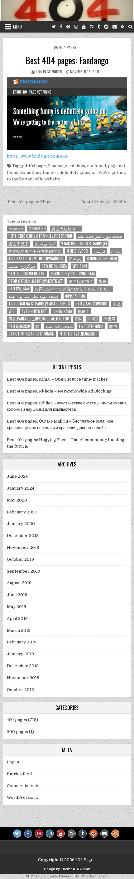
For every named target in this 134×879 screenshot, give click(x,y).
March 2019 (19, 630)
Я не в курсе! (77, 251)
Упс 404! (79, 266)
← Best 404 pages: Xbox (26, 202)
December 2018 (23, 665)
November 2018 (23, 677)
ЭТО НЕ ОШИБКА (54, 266)
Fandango (57, 166)
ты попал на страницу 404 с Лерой (39, 304)
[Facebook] (61, 27)
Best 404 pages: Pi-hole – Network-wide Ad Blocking (59, 391)
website (52, 179)
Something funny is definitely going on (58, 172)
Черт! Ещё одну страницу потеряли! (40, 236)
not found (96, 166)
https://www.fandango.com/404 (37, 156)
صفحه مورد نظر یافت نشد (100, 236)
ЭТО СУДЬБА (18, 289)
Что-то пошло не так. (26, 274)
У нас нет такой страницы (84, 244)
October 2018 (20, 689)
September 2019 (23, 571)
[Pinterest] (68, 27)
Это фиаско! (19, 326)
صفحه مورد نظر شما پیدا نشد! (34, 296)
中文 (117, 304)
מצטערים (15, 228)
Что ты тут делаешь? (79, 334)
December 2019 (23, 535)
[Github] (91, 27)
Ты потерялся (91, 326)
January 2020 (21, 523)
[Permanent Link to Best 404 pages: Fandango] (67, 113)
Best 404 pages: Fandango (67, 60)
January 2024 (20, 488)
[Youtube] (84, 27)
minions (77, 166)
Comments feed (22, 785)
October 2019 (20, 559)
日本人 (75, 259)
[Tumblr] (99, 27)
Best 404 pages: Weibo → (106, 202)
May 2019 (16, 606)
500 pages (17, 731)
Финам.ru (37, 228)
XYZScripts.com (95, 876)
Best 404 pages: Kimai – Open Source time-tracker (57, 379)
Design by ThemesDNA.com (67, 869)
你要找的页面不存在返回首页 (34, 251)
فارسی (100, 251)
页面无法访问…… (65, 228)
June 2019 (17, 594)
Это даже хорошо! (91, 304)
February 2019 (21, 642)
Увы (78, 319)
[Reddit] (106, 27)
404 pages (67, 47)
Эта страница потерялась (31, 334)
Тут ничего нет (34, 311)
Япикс (92, 319)
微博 (113, 326)
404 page (37, 166)
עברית (116, 251)
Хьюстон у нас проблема (73, 274)
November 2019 (23, 547)
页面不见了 (18, 244)
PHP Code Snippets (42, 876)
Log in (13, 762)
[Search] (130, 27)
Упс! (12, 311)
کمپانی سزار (44, 244)
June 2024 (17, 476)
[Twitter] (54, 27)
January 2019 (20, 654)
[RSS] (122, 27)
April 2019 (17, 618)
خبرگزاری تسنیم (22, 266)
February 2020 (22, 512)
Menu (17, 26)
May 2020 (17, 500)
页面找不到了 (81, 281)
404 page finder (49, 71)
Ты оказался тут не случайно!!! (35, 259)
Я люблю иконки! (102, 259)
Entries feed (19, 774)
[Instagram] (76, 27)
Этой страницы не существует (35, 281)
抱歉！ (84, 311)
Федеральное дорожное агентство (38, 319)
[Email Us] (114, 27)
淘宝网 (109, 319)
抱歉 (102, 281)
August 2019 (19, 582)
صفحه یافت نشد (59, 326)
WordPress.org (22, 797)
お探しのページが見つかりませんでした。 (73, 289)
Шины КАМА (62, 311)
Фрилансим (75, 296)
